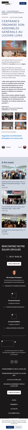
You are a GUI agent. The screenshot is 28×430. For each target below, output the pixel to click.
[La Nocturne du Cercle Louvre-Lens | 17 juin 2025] (14, 221)
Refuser (18, 427)
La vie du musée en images (16, 17)
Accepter (10, 427)
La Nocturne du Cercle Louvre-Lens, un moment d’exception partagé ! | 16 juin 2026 (13, 183)
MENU (23, 3)
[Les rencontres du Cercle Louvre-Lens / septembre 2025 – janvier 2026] (14, 197)
